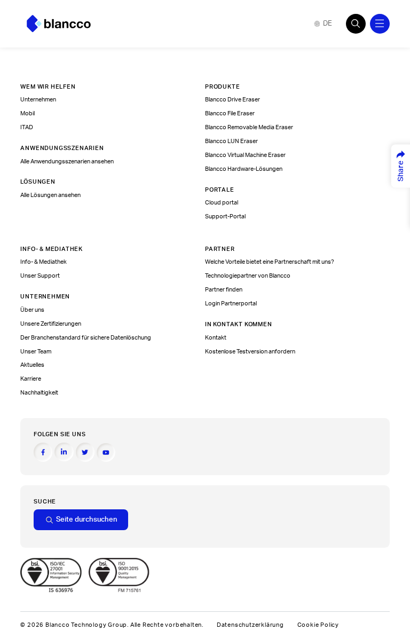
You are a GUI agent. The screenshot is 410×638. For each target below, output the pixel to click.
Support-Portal (225, 216)
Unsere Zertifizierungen (50, 324)
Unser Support (40, 276)
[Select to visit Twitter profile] (85, 452)
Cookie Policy (318, 625)
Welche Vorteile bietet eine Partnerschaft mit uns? (269, 262)
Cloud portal (221, 203)
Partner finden (223, 290)
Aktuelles (32, 365)
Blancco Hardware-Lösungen (243, 169)
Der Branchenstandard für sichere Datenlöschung (85, 338)
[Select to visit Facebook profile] (43, 452)
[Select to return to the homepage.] (58, 24)
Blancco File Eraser (230, 113)
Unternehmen (38, 100)
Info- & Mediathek (43, 262)
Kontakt (215, 338)
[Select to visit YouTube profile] (106, 452)
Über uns (32, 310)
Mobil (27, 113)
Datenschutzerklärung (250, 625)
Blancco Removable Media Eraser (249, 127)
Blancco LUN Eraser (231, 141)
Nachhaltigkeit (39, 393)
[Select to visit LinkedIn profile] (63, 452)
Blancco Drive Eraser (232, 100)
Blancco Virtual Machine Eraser (245, 155)
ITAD (26, 127)
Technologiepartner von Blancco (247, 276)
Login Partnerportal (231, 303)
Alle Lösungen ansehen (50, 195)
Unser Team (35, 352)
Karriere (30, 379)
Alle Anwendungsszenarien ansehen (67, 161)
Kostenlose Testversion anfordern (250, 352)
